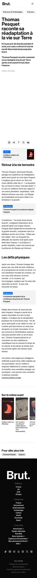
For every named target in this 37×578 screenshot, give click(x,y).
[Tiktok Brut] (5, 552)
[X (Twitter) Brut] (27, 552)
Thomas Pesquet (9, 454)
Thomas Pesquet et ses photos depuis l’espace (18, 211)
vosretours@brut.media (11, 378)
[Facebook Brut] (23, 552)
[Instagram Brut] (10, 552)
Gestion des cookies (18, 572)
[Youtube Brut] (14, 552)
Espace (22, 454)
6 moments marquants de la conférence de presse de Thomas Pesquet (16, 299)
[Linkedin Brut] (31, 552)
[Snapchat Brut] (18, 552)
